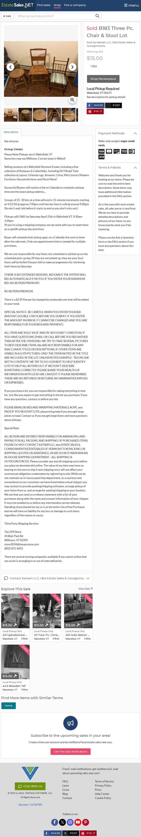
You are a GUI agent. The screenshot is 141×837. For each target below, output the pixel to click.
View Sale (84, 588)
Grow (65, 789)
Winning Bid (95, 52)
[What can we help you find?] (97, 16)
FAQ (65, 781)
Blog (65, 793)
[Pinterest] (85, 822)
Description (11, 132)
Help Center (102, 793)
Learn (65, 785)
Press (98, 789)
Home (8, 705)
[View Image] (11, 115)
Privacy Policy (103, 785)
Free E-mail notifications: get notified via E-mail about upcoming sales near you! (90, 771)
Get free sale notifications (70, 751)
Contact (67, 797)
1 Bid (93, 66)
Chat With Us (32, 786)
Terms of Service (104, 781)
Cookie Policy (103, 797)
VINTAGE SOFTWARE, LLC (38, 793)
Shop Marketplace (103, 79)
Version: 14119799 (30, 804)
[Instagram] (70, 822)
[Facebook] (54, 822)
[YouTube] (77, 822)
